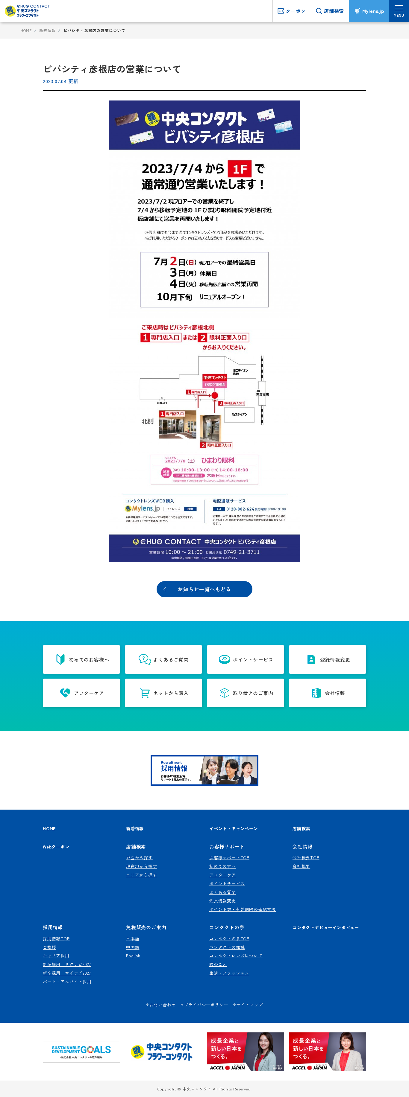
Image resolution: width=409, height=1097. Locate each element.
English (133, 956)
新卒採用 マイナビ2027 (67, 973)
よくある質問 (222, 892)
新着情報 (47, 30)
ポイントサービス (227, 883)
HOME (25, 30)
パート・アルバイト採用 (67, 982)
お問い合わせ (162, 1005)
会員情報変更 (222, 900)
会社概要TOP (306, 857)
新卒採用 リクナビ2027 (67, 964)
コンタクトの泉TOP (229, 938)
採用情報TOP (56, 938)
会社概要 (301, 866)
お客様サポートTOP (229, 857)
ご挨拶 (49, 947)
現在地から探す (141, 866)
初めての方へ (222, 866)
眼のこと (218, 964)
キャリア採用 (56, 956)
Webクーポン (56, 846)
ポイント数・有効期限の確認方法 (242, 909)
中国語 (132, 947)
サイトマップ (250, 1005)
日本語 (132, 938)
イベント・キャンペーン (233, 828)
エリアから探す (141, 875)
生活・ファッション (229, 973)
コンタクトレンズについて (236, 956)
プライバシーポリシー (206, 1005)
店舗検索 (301, 828)
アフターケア (222, 875)
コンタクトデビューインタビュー (326, 927)
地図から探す (139, 857)
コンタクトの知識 (227, 947)
